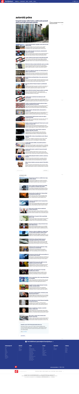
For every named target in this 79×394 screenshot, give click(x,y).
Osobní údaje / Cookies (54, 371)
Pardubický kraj (31, 357)
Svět (5, 348)
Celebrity (66, 348)
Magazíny (30, 1)
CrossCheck (6, 357)
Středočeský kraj (31, 348)
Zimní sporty (44, 354)
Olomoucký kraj (31, 353)
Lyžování (43, 353)
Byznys (6, 350)
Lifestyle (66, 349)
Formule (43, 351)
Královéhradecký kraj (32, 356)
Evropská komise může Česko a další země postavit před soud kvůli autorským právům (32, 21)
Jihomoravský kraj (31, 349)
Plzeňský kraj (31, 354)
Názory (27, 1)
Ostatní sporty (44, 355)
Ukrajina (16, 1)
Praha (30, 347)
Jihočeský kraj (31, 352)
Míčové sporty (44, 352)
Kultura (6, 351)
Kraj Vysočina (31, 360)
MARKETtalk (6, 356)
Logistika (6, 352)
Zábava (66, 351)
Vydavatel (46, 371)
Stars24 (34, 1)
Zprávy (66, 347)
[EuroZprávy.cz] (8, 1)
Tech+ (54, 347)
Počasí (6, 353)
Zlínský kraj (31, 355)
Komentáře (20, 349)
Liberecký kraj (31, 358)
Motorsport (44, 350)
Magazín (6, 355)
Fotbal (43, 348)
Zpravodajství (22, 1)
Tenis (43, 349)
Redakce (40, 371)
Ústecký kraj (31, 351)
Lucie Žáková (25, 331)
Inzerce (49, 371)
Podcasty (20, 350)
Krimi (5, 354)
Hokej (43, 347)
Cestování (55, 349)
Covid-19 (6, 358)
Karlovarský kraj (31, 359)
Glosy (19, 348)
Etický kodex (37, 371)
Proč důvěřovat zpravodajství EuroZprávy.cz (39, 341)
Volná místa (60, 371)
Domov (6, 347)
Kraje (30, 345)
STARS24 (67, 345)
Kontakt (43, 371)
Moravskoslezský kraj (32, 350)
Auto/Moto (55, 348)
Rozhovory (20, 347)
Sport (6, 349)
